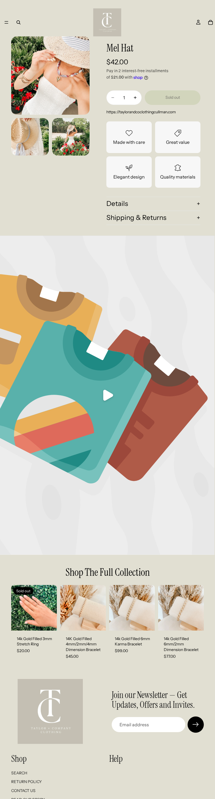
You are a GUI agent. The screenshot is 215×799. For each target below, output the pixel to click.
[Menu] (6, 22)
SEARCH (19, 773)
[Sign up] (196, 724)
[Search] (18, 22)
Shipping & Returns (136, 217)
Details (117, 203)
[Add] (97, 622)
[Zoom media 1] (50, 75)
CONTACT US (23, 790)
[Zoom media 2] (30, 137)
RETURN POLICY (26, 781)
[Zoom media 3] (71, 137)
